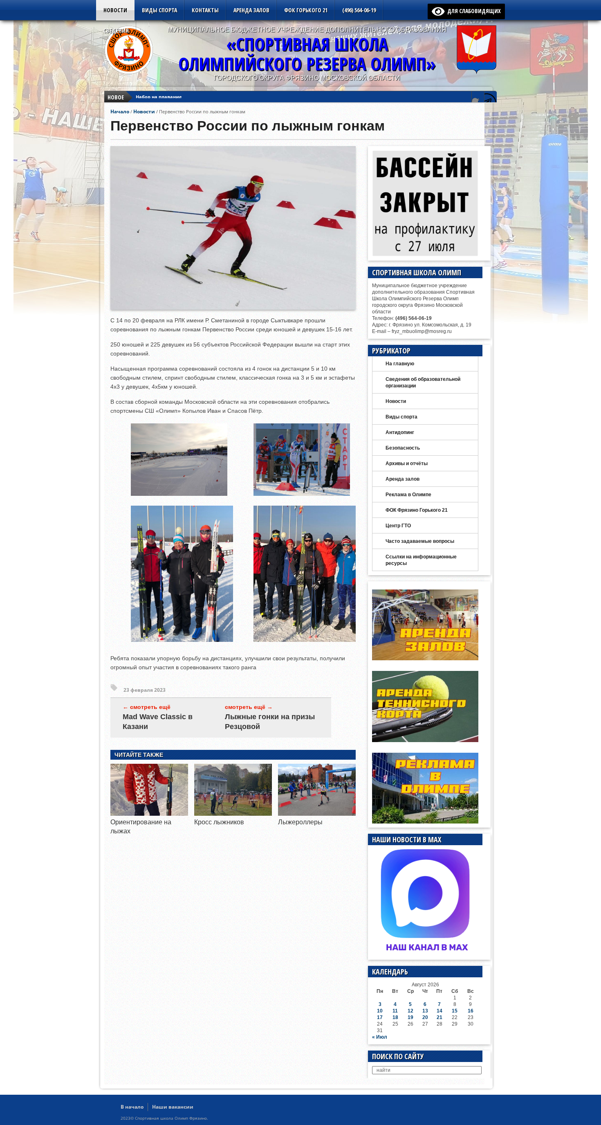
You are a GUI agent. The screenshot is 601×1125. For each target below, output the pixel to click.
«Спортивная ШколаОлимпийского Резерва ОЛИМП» (307, 54)
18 (395, 1017)
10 (380, 1011)
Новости (115, 10)
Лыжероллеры (300, 822)
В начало (132, 1106)
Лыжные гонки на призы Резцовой (270, 722)
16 (470, 1011)
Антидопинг (400, 432)
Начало (119, 111)
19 (410, 1017)
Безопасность (403, 448)
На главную (400, 364)
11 (395, 1011)
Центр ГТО (398, 526)
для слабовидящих (472, 11)
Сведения (116, 30)
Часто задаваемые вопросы (420, 541)
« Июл (379, 1037)
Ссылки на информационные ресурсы (421, 560)
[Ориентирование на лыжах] (149, 813)
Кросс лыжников (219, 822)
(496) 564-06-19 (359, 10)
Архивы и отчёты (407, 463)
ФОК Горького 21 (305, 10)
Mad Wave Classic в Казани (158, 722)
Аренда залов (251, 10)
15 (454, 1011)
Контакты (205, 10)
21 (439, 1017)
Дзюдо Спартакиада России (169, 97)
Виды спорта (159, 10)
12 (410, 1011)
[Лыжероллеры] (317, 813)
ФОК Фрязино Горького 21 (417, 510)
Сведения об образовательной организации (423, 382)
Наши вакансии (172, 1106)
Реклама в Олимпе (408, 494)
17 (380, 1017)
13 (425, 1011)
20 (425, 1017)
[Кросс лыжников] (233, 813)
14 (439, 1011)
